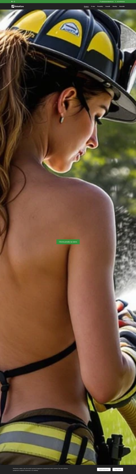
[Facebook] (12, 1)
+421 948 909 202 (121, 1)
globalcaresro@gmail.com (107, 1)
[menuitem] (87, 6)
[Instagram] (14, 1)
